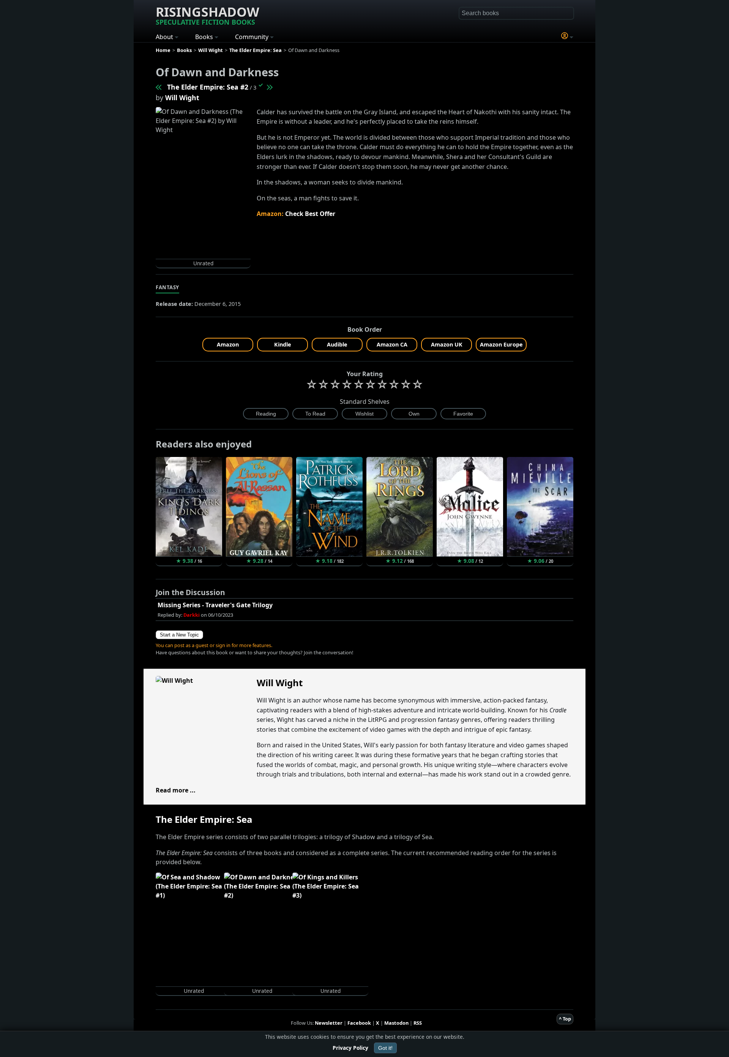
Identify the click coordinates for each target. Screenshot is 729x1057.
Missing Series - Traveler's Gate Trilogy (215, 605)
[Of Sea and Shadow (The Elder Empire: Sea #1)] (159, 86)
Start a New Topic (179, 635)
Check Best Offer (310, 214)
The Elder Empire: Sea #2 (207, 86)
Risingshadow (207, 15)
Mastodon (396, 1022)
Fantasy (167, 287)
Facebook (359, 1022)
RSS (417, 1022)
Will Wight (182, 97)
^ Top (565, 1018)
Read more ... (176, 790)
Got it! (385, 1048)
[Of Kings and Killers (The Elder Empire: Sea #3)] (269, 86)
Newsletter (328, 1022)
